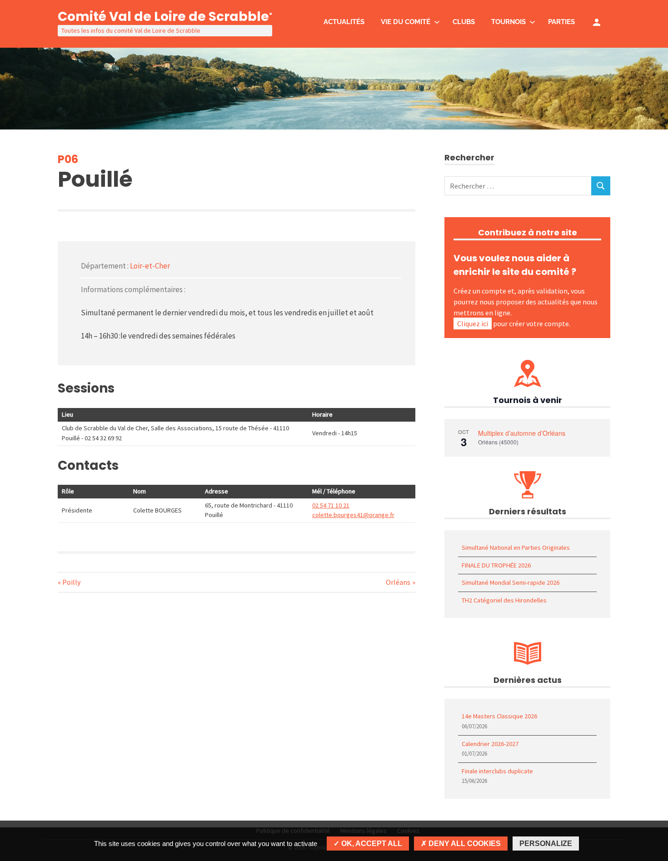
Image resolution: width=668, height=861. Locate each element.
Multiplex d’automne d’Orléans (521, 433)
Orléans (398, 582)
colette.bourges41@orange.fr (353, 515)
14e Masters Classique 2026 (499, 716)
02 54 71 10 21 (330, 505)
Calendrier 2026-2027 (490, 744)
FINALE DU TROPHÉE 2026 (496, 565)
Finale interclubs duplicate (497, 771)
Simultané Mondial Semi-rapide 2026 (510, 582)
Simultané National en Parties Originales (516, 547)
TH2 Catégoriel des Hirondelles (504, 600)
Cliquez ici (472, 323)
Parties (561, 22)
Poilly (71, 582)
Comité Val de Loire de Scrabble (165, 16)
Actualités (344, 22)
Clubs (464, 22)
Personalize (545, 843)
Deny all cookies (464, 843)
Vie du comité (405, 22)
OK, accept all (370, 843)
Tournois (508, 22)
